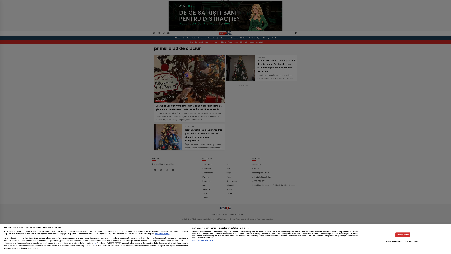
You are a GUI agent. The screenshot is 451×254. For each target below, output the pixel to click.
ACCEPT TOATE (403, 235)
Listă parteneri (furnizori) (203, 240)
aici (95, 243)
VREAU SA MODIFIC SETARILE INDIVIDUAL (402, 241)
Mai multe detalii (162, 234)
